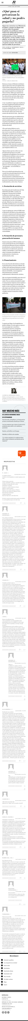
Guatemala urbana (8, 971)
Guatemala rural (8, 973)
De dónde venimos (8, 979)
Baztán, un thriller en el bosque (10, 431)
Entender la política (9, 960)
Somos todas (7, 965)
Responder (5, 503)
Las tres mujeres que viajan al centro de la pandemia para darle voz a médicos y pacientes (13, 426)
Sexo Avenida (7, 976)
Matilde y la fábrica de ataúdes (10, 434)
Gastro (5, 984)
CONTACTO (5, 998)
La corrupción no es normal (10, 962)
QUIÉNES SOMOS (6, 997)
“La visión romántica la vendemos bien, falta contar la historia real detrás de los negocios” (13, 439)
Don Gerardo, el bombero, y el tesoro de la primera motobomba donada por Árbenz (13, 420)
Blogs (5, 982)
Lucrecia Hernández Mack (14, 47)
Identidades (7, 968)
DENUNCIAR (12, 503)
